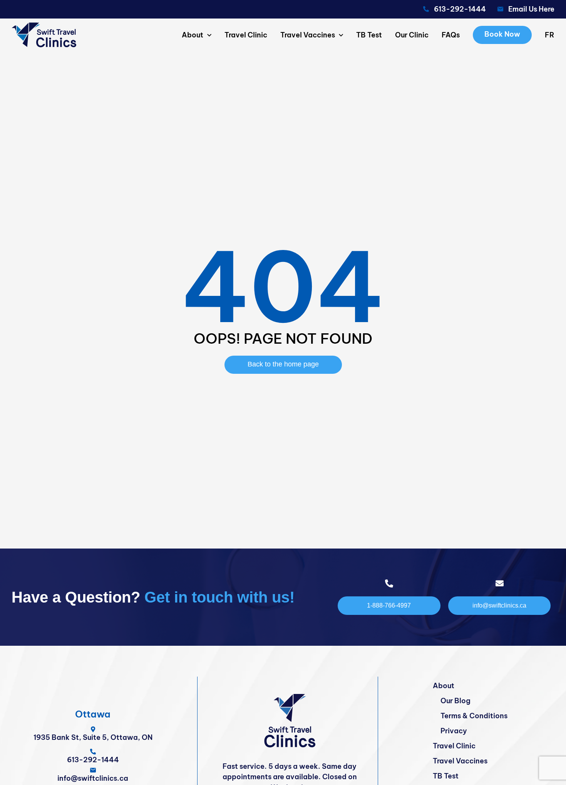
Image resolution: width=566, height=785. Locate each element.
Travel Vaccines (307, 34)
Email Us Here (531, 9)
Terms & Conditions (473, 715)
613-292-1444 (460, 9)
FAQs (451, 34)
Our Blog (455, 700)
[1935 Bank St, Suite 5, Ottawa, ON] (93, 729)
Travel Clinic (245, 34)
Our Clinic (412, 34)
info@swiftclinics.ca (92, 778)
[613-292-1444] (426, 9)
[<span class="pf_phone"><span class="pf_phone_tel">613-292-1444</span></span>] (93, 752)
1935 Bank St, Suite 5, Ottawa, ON (92, 737)
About (192, 34)
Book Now (502, 34)
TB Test (369, 34)
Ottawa (93, 714)
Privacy (453, 730)
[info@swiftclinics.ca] (93, 770)
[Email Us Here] (500, 9)
